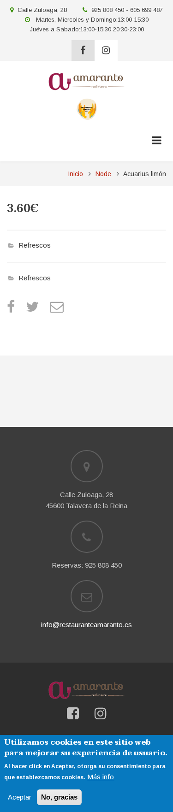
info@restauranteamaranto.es (86, 624)
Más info (100, 777)
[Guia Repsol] (86, 109)
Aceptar (19, 797)
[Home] (86, 690)
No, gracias (59, 797)
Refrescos (34, 245)
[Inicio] (86, 81)
